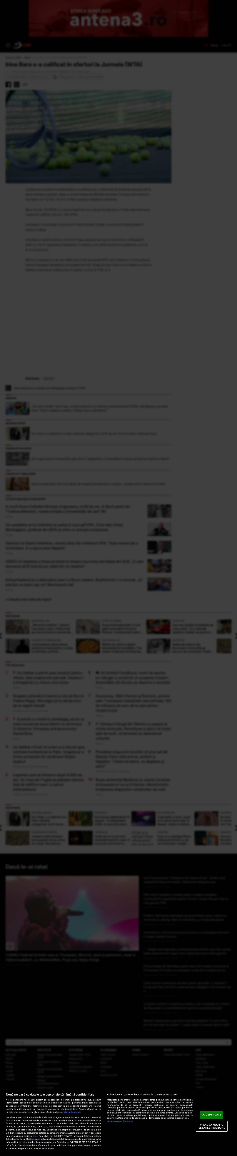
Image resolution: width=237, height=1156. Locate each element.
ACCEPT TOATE (211, 1114)
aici (35, 1136)
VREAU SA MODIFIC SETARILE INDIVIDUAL (212, 1126)
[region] (118, 1122)
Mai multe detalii (72, 1112)
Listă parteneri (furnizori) (120, 1121)
